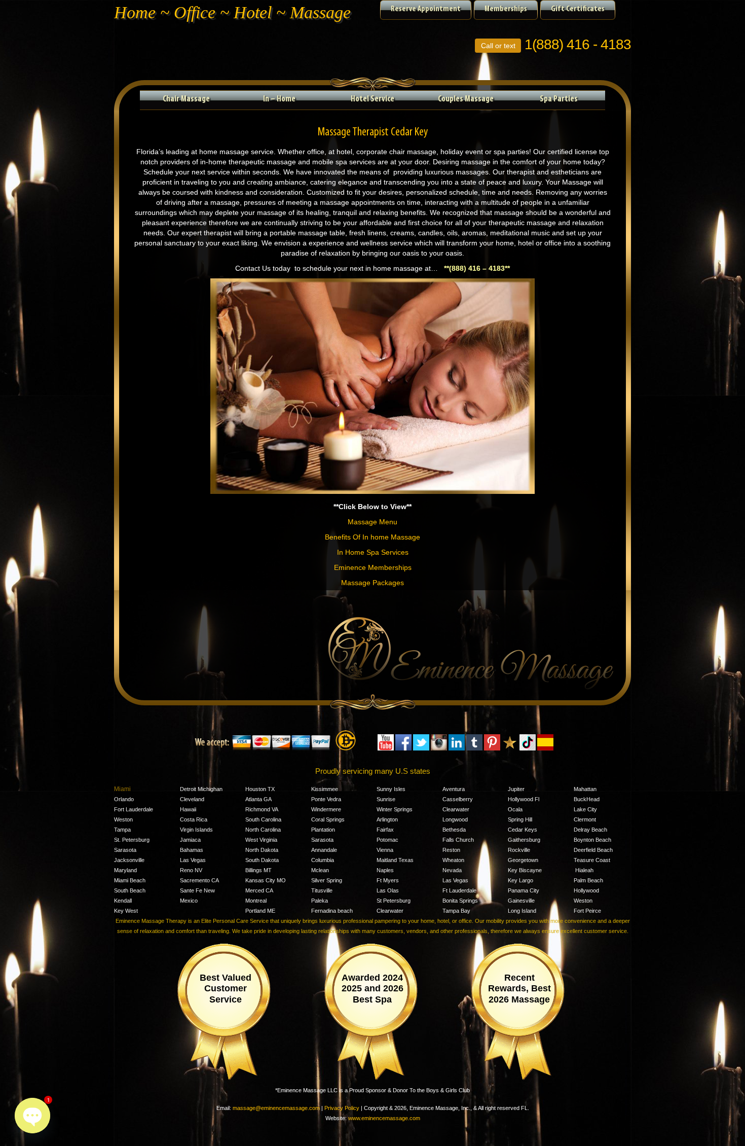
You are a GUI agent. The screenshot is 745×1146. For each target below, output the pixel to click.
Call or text (498, 46)
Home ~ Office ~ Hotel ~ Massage (232, 12)
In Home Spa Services (372, 552)
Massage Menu (372, 522)
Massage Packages (372, 583)
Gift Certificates (578, 9)
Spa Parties (559, 99)
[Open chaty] (32, 1115)
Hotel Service (372, 99)
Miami (122, 789)
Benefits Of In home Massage (372, 537)
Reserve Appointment (426, 9)
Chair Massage (186, 99)
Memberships (506, 9)
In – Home (279, 99)
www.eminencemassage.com (384, 1118)
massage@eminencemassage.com (276, 1108)
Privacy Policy (341, 1108)
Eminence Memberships (373, 567)
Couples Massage (466, 99)
